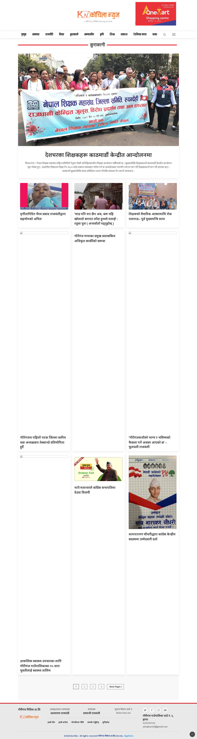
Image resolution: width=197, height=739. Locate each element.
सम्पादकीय (89, 34)
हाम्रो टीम (51, 722)
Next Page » (115, 686)
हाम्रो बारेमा (63, 722)
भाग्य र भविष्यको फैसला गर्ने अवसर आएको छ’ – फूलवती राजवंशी (149, 442)
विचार (61, 34)
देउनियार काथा (139, 34)
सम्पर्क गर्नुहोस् (93, 722)
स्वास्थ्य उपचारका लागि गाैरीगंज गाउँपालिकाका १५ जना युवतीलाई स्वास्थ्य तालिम (41, 666)
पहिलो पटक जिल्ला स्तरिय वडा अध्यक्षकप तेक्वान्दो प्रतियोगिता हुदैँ (43, 442)
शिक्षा (112, 34)
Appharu (128, 735)
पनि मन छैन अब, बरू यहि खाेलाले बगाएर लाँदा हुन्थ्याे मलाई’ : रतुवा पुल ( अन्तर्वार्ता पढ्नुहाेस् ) (96, 218)
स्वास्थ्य (124, 34)
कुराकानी (74, 34)
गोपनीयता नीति (77, 722)
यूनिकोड (105, 722)
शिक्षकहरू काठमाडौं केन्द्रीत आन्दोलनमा (98, 155)
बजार (155, 34)
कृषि (102, 34)
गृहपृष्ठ (23, 34)
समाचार (35, 34)
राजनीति (49, 34)
